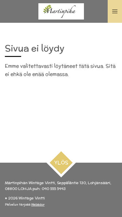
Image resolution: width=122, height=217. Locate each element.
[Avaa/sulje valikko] (115, 11)
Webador (38, 204)
